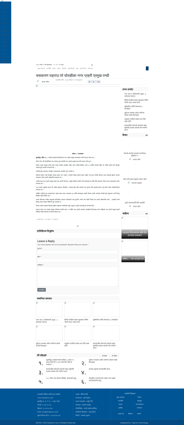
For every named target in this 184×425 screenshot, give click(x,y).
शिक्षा (3, 50)
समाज (3, 12)
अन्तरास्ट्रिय (5, 31)
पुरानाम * (39, 248)
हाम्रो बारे (121, 414)
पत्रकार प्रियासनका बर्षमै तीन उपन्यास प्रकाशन (135, 234)
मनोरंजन (139, 408)
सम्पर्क (139, 414)
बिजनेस (4, 19)
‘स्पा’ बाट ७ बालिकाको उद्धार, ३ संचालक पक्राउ (47, 321)
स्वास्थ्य (4, 54)
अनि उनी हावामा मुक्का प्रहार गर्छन (135, 179)
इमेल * (39, 257)
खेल (3, 27)
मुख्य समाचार (5, 4)
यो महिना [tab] (114, 356)
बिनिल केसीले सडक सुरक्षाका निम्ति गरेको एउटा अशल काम (76, 321)
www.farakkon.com (45, 398)
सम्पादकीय (4, 46)
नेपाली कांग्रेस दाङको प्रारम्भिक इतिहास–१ (135, 154)
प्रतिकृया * (40, 265)
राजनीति (48, 68)
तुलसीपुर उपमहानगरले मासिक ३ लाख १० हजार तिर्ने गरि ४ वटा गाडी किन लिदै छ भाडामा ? (60, 362)
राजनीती (4, 8)
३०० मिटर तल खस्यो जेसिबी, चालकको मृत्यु (61, 378)
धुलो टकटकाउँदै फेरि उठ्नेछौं (135, 203)
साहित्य (3, 58)
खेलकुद (139, 401)
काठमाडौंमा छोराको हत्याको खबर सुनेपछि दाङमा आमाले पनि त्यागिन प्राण (104, 345)
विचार (3, 16)
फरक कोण (45, 82)
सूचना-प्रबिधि (5, 35)
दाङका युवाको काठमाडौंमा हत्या (99, 369)
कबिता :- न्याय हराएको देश (133, 258)
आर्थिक (120, 408)
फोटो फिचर (5, 42)
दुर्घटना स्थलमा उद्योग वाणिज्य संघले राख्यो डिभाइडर (134, 114)
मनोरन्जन (4, 39)
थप (146, 135)
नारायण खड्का (137, 183)
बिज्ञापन (130, 414)
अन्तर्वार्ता (4, 23)
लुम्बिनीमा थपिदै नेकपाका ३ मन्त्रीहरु (105, 320)
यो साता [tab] (104, 356)
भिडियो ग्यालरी (6, 61)
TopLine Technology (139, 423)
